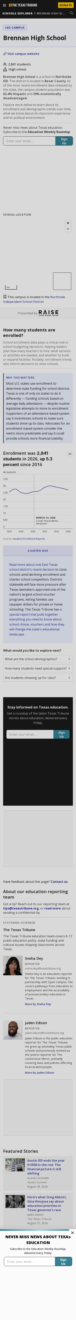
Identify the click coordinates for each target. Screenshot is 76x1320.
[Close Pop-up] (72, 1232)
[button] (38, 660)
